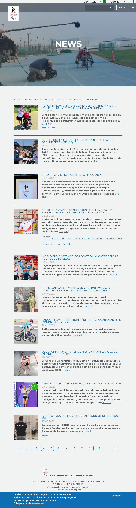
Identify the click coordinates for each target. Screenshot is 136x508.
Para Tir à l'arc (48, 127)
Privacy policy (61, 489)
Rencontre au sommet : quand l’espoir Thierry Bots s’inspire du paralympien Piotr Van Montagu (79, 107)
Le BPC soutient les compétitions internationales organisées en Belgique (78, 141)
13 (99, 448)
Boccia (45, 435)
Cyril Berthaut (97, 238)
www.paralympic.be (79, 487)
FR (125, 7)
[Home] (13, 13)
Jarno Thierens (69, 244)
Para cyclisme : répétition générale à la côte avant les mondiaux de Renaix (81, 321)
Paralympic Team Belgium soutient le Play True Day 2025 (81, 383)
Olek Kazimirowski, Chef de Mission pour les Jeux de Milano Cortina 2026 (79, 353)
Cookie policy (75, 489)
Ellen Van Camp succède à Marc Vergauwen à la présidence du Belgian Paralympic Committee (76, 289)
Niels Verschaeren (114, 238)
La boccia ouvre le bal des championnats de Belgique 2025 (81, 417)
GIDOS (65, 425)
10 (74, 448)
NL (121, 7)
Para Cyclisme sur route (78, 238)
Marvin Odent (58, 238)
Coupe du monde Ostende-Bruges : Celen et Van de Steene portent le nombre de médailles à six (78, 211)
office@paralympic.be (57, 487)
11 (82, 448)
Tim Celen (46, 236)
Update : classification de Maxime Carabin (72, 174)
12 (90, 448)
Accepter (116, 495)
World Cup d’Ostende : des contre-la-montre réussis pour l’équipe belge (80, 257)
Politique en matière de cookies (29, 503)
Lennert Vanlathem (52, 244)
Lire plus (46, 123)
